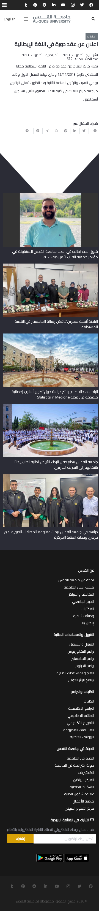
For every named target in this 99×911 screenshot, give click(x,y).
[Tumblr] (26, 5)
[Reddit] (44, 5)
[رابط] (52, 19)
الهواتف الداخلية (82, 737)
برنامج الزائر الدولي (81, 680)
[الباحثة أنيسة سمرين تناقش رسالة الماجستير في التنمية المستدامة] (50, 265)
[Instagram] (72, 5)
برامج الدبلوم (84, 665)
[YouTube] (63, 5)
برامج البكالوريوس (80, 651)
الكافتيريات (86, 772)
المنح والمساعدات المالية (75, 672)
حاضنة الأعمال (83, 801)
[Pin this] (65, 131)
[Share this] (93, 131)
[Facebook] (91, 5)
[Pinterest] (35, 5)
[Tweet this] (84, 131)
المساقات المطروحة (78, 729)
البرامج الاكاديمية (81, 708)
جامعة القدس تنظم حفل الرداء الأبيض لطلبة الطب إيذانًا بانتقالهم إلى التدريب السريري (56, 464)
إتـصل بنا (88, 623)
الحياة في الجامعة (80, 758)
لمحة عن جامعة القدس (76, 580)
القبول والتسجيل (81, 644)
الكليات (89, 701)
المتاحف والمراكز (81, 594)
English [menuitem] (9, 19)
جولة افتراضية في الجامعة (74, 765)
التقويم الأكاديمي (80, 722)
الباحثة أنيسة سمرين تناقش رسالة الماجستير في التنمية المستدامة (56, 324)
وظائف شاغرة (83, 615)
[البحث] (93, 19)
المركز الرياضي (83, 779)
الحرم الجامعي (83, 601)
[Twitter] (82, 5)
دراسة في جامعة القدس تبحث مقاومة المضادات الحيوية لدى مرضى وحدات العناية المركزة (51, 534)
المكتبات (87, 608)
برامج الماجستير (83, 658)
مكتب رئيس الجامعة (79, 587)
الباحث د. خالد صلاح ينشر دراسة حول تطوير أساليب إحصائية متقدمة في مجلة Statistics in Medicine (55, 394)
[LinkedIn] (54, 5)
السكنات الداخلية (82, 786)
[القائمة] (26, 19)
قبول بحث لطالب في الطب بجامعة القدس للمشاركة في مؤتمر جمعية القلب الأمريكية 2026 (55, 254)
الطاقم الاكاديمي (80, 715)
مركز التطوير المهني (79, 808)
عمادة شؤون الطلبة (79, 794)
